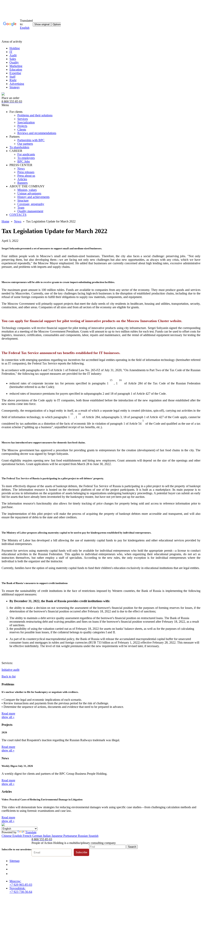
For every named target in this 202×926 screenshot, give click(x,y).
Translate (30, 832)
